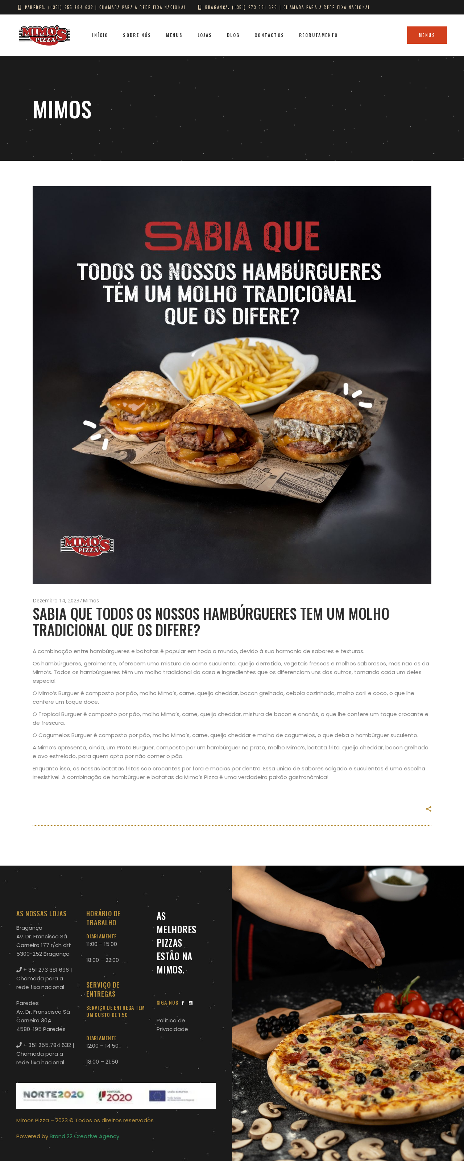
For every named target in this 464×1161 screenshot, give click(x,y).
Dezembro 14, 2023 (56, 600)
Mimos (91, 600)
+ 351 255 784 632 (46, 1045)
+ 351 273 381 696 (45, 969)
